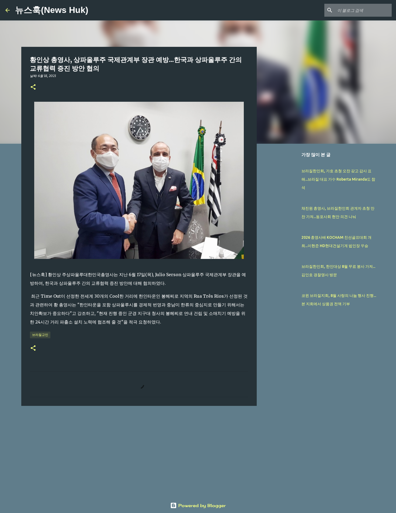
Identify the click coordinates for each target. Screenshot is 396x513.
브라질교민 (40, 334)
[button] (33, 87)
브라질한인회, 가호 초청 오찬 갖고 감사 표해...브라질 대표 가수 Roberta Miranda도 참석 (338, 179)
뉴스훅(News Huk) (51, 10)
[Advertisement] (139, 451)
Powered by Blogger (201, 505)
